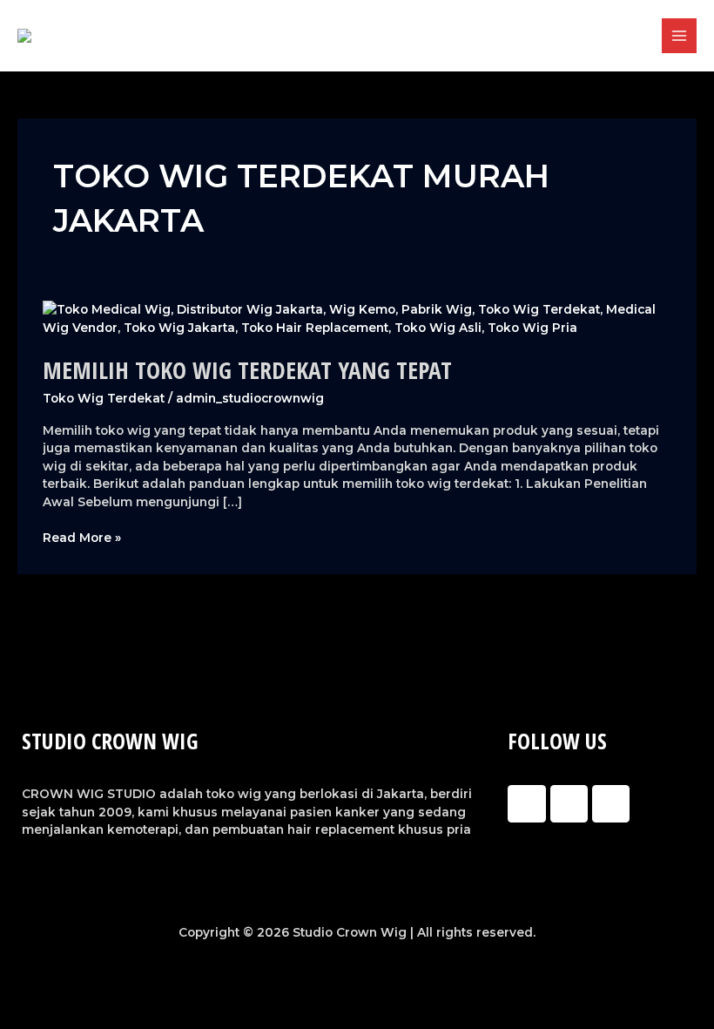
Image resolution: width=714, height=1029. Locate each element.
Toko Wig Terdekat (104, 398)
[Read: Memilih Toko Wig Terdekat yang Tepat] (356, 317)
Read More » (82, 537)
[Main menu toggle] (679, 36)
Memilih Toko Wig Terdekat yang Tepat (247, 370)
